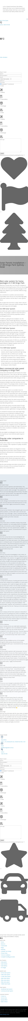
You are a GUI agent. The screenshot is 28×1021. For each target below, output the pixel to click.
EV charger (3, 967)
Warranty (3, 949)
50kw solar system (5, 982)
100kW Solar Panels (5, 984)
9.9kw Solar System (5, 974)
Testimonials (4, 945)
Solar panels (4, 962)
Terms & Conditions (5, 955)
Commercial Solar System (7, 991)
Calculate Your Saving (6, 951)
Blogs (2, 947)
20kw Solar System (5, 978)
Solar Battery (4, 965)
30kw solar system (5, 980)
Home (2, 942)
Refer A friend (4, 1001)
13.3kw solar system (5, 976)
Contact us (3, 996)
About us (3, 944)
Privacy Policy (4, 953)
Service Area (4, 998)
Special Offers (4, 1000)
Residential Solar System (6, 989)
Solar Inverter (4, 964)
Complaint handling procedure (8, 957)
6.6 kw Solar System (5, 972)
